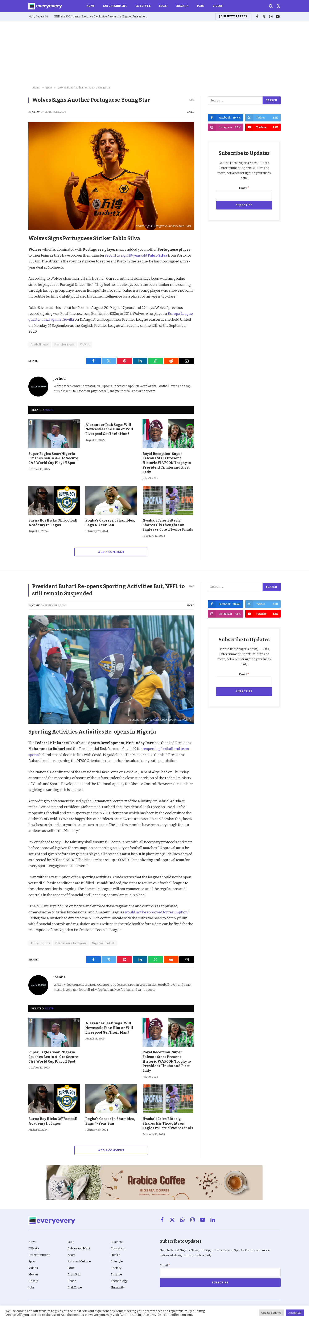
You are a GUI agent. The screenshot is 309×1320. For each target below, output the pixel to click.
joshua (36, 112)
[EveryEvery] (45, 6)
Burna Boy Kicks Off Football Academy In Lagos (52, 522)
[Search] (271, 6)
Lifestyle (143, 5)
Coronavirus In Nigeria (71, 943)
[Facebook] (13, 248)
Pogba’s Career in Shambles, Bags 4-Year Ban (110, 522)
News (90, 5)
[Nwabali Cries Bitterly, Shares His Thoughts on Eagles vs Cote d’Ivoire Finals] (168, 500)
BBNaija (182, 5)
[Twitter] (13, 258)
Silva (162, 255)
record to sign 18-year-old (131, 255)
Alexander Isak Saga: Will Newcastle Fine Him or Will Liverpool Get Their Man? (109, 429)
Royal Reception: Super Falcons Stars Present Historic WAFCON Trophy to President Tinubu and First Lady (167, 463)
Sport (163, 5)
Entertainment (115, 5)
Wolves (85, 344)
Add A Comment (111, 551)
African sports (40, 943)
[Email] (13, 297)
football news (39, 344)
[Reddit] (13, 277)
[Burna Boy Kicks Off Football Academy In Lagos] (54, 500)
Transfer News (64, 344)
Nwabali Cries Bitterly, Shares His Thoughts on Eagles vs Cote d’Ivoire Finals (168, 525)
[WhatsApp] (13, 287)
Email (244, 188)
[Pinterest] (13, 268)
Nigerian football (103, 943)
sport (190, 112)
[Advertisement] (154, 52)
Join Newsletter (233, 16)
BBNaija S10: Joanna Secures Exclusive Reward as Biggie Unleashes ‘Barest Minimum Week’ (101, 16)
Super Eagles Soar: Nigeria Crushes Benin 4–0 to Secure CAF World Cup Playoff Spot (53, 458)
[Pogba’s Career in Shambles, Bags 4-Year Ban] (111, 500)
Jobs (200, 5)
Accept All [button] (294, 1312)
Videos (217, 5)
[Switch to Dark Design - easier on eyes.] (278, 6)
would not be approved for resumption (156, 912)
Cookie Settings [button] (271, 1312)
